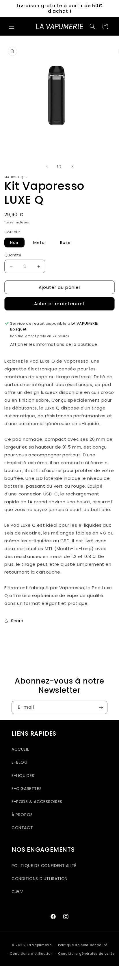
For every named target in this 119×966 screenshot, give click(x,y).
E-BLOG (20, 762)
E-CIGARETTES (27, 788)
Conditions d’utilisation (31, 953)
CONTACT (22, 828)
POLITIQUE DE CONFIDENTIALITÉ (44, 865)
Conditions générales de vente (86, 953)
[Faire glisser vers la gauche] (46, 166)
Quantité (12, 255)
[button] (11, 26)
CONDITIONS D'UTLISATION (40, 878)
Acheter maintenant (59, 304)
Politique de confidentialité (82, 945)
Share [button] (17, 621)
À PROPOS (22, 815)
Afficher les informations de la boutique (53, 344)
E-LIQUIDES (23, 775)
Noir (14, 242)
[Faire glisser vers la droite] (72, 166)
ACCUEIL (20, 749)
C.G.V (17, 892)
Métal (39, 242)
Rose (65, 242)
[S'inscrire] (100, 707)
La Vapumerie (39, 944)
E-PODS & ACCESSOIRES (37, 802)
